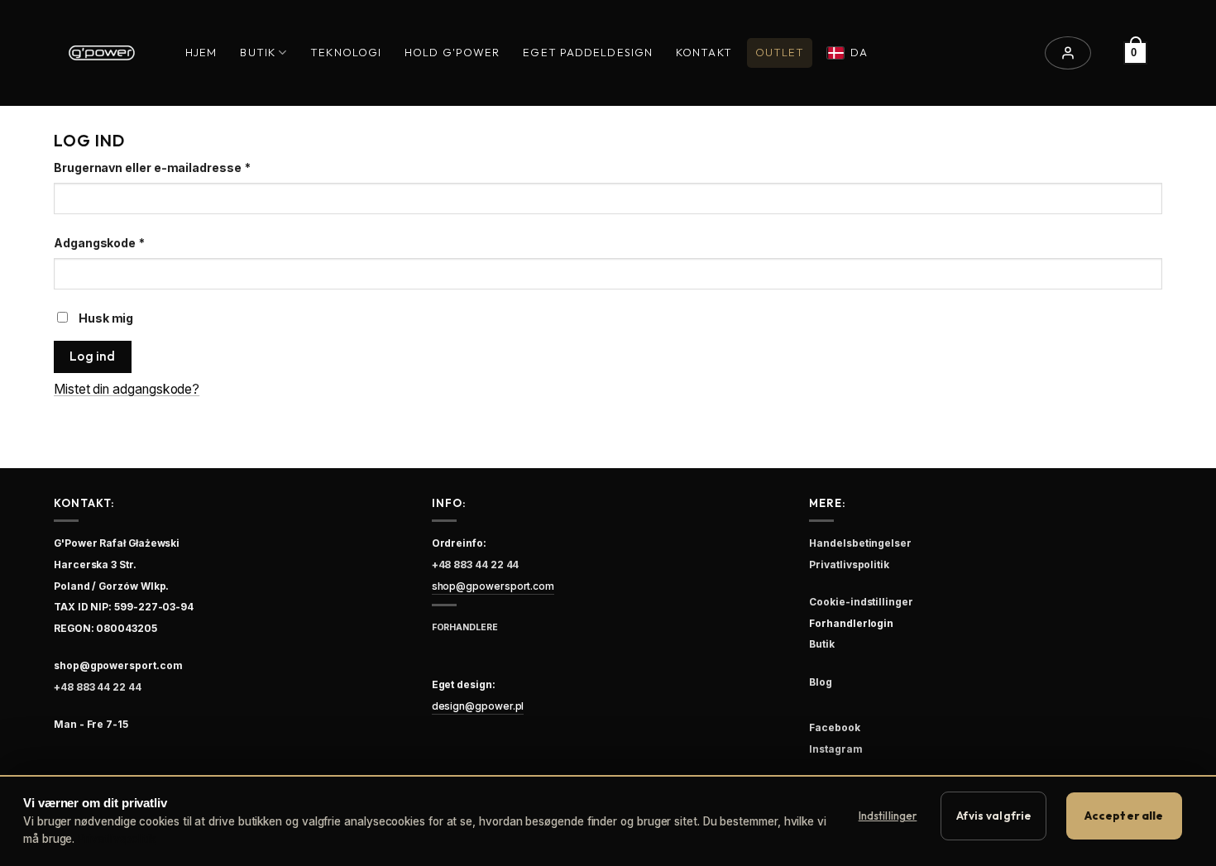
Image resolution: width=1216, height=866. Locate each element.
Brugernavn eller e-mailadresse (181, 167)
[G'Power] (102, 52)
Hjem (201, 52)
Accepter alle (1124, 815)
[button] (1135, 53)
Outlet (780, 52)
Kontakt (704, 52)
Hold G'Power (452, 52)
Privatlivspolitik (117, 838)
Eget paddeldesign (588, 52)
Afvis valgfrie (993, 815)
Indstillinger (888, 815)
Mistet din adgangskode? (126, 389)
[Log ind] (1068, 52)
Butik (257, 52)
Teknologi (345, 52)
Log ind (92, 356)
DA (859, 52)
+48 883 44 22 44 (97, 687)
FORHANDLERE (465, 627)
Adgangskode (128, 243)
